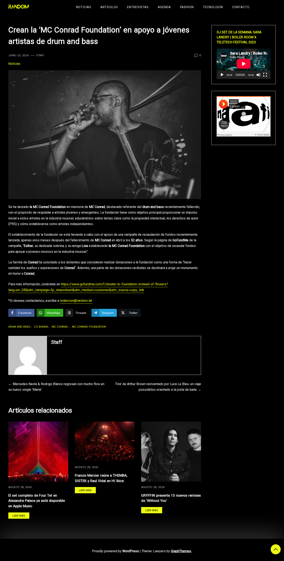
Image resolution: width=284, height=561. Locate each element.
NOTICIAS (83, 7)
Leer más (18, 516)
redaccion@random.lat (76, 301)
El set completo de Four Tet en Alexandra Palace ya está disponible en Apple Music (36, 501)
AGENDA (164, 7)
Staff (40, 55)
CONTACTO (240, 7)
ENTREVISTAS (138, 7)
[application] (243, 64)
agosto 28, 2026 (20, 487)
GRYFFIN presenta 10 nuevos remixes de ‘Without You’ (171, 498)
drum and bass (19, 327)
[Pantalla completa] (265, 75)
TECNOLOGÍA (213, 7)
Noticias (14, 64)
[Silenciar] (258, 75)
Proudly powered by (115, 551)
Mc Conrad (60, 327)
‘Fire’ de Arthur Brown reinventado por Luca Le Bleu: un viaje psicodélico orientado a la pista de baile (158, 387)
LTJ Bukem (41, 327)
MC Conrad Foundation (89, 327)
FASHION (187, 7)
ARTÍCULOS (109, 7)
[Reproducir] (222, 75)
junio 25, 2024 (18, 55)
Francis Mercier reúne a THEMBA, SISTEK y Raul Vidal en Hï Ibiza (101, 478)
